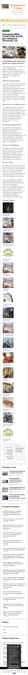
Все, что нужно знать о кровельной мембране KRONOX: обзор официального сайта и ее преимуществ (13, 564)
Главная (4, 25)
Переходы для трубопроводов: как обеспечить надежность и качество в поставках (12, 542)
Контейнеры (22, 25)
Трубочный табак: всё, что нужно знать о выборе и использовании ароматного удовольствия (13, 526)
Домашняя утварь (17, 7)
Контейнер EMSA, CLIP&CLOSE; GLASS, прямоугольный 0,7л (15, 480)
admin (5, 43)
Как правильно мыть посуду (10, 626)
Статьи (5, 632)
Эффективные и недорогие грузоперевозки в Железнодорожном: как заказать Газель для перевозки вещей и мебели (14, 571)
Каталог (9, 25)
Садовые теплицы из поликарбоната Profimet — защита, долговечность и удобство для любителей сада (12, 613)
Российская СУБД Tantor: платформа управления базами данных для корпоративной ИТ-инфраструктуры (12, 513)
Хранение (15, 25)
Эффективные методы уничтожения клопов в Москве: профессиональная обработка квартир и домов (14, 585)
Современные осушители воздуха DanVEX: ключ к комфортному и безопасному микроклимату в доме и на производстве (14, 556)
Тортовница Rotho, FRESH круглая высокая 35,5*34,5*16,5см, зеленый (17, 496)
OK (14, 673)
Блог (4, 629)
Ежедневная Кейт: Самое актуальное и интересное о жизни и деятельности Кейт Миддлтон (13, 605)
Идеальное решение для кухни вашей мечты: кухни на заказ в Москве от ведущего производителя (12, 534)
